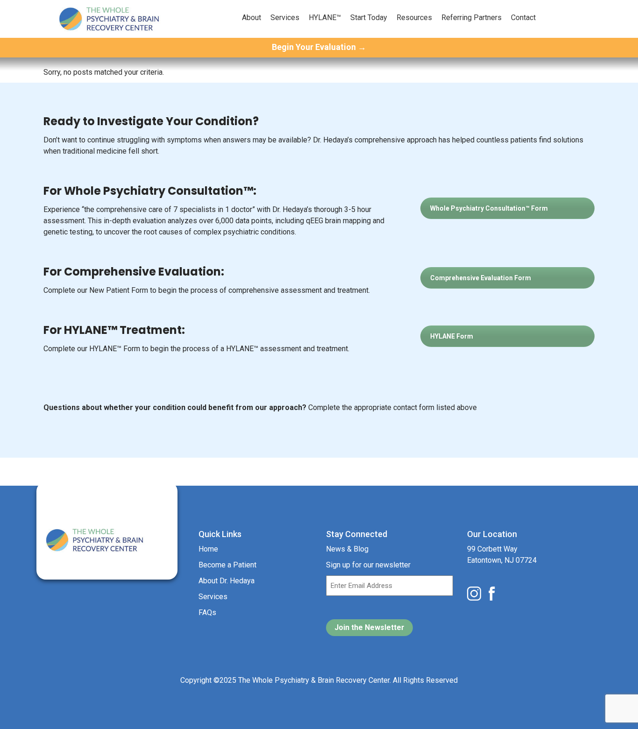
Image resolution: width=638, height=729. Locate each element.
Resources (414, 17)
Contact (523, 17)
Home (208, 549)
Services (284, 17)
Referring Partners (471, 17)
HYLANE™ (325, 17)
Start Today (368, 17)
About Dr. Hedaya (226, 580)
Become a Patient (227, 564)
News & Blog (347, 549)
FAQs (207, 612)
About (251, 17)
